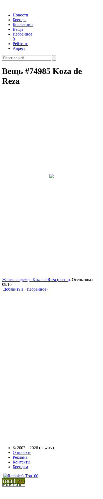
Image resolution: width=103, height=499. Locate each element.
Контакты (21, 462)
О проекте (22, 452)
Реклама (20, 457)
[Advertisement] (42, 363)
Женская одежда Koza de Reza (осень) (36, 279)
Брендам (20, 467)
